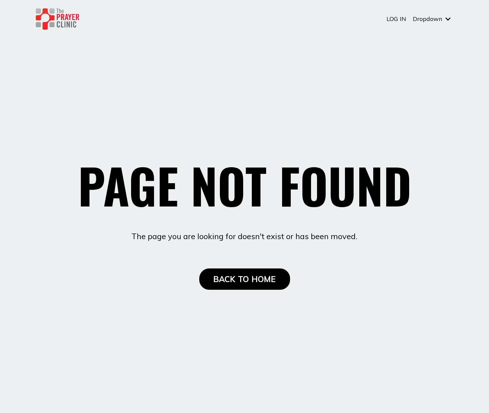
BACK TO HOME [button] (244, 279)
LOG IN (396, 19)
